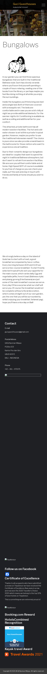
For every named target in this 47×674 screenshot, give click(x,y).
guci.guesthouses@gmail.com (17, 332)
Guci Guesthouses (24, 4)
